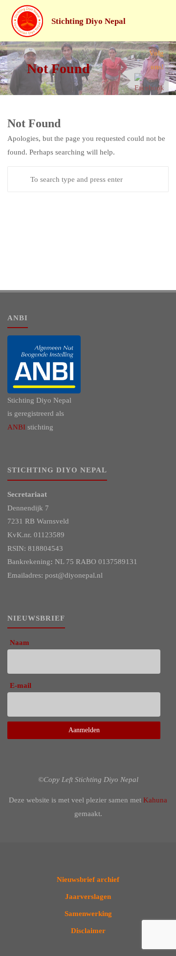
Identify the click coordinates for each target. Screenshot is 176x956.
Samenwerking (88, 913)
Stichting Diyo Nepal (88, 21)
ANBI (16, 427)
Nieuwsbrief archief (88, 879)
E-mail (20, 685)
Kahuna (155, 800)
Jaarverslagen (88, 896)
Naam (19, 642)
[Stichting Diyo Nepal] (27, 21)
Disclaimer (88, 930)
